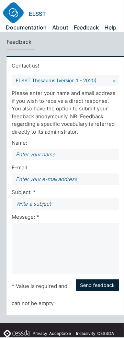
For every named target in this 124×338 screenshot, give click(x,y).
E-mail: (20, 167)
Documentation (26, 27)
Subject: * (24, 192)
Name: (19, 143)
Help (110, 27)
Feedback (86, 27)
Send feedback (97, 285)
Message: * (25, 217)
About (60, 27)
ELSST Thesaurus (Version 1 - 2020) (56, 80)
